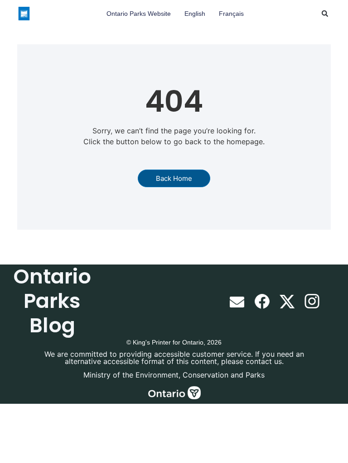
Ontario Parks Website (138, 13)
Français (231, 13)
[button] (325, 13)
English (194, 13)
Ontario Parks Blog (52, 301)
